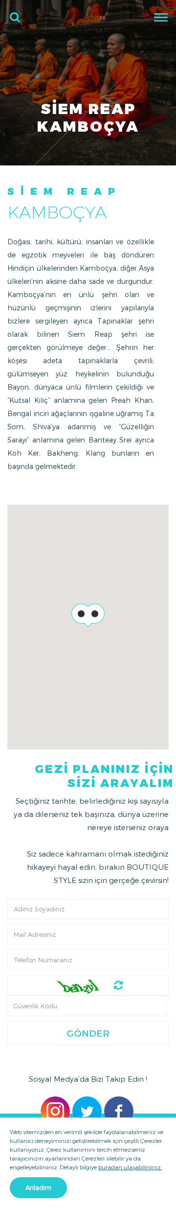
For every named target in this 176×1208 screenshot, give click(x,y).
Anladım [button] (38, 1187)
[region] (88, 627)
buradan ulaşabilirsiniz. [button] (130, 1166)
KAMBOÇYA (57, 212)
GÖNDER (88, 1033)
